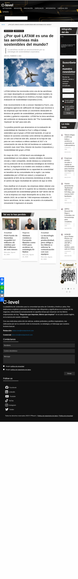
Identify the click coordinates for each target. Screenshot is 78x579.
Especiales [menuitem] (39, 8)
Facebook (12, 387)
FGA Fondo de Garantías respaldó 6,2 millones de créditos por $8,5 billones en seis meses (10, 243)
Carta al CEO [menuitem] (63, 8)
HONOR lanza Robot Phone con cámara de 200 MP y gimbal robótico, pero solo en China (69, 242)
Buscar (7, 15)
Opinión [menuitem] (6, 12)
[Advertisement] (39, 445)
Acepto (69, 101)
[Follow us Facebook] (7, 387)
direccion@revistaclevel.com (22, 335)
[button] (62, 288)
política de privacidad (69, 101)
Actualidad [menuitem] (7, 8)
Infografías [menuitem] (50, 8)
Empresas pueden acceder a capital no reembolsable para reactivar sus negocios (69, 164)
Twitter (11, 409)
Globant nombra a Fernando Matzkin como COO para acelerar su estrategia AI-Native (28, 244)
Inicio (3, 24)
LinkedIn (12, 392)
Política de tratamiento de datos (47, 416)
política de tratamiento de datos (69, 107)
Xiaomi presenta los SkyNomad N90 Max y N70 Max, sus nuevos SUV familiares (69, 190)
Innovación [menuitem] (28, 8)
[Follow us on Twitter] (7, 409)
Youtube (13, 396)
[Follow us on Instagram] (7, 405)
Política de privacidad (66, 416)
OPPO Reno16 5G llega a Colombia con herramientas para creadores (69, 215)
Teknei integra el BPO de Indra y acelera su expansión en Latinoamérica (69, 140)
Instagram (12, 405)
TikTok (11, 401)
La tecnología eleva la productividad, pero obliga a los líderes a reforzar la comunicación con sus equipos (47, 245)
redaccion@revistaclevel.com (23, 330)
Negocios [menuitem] (18, 8)
